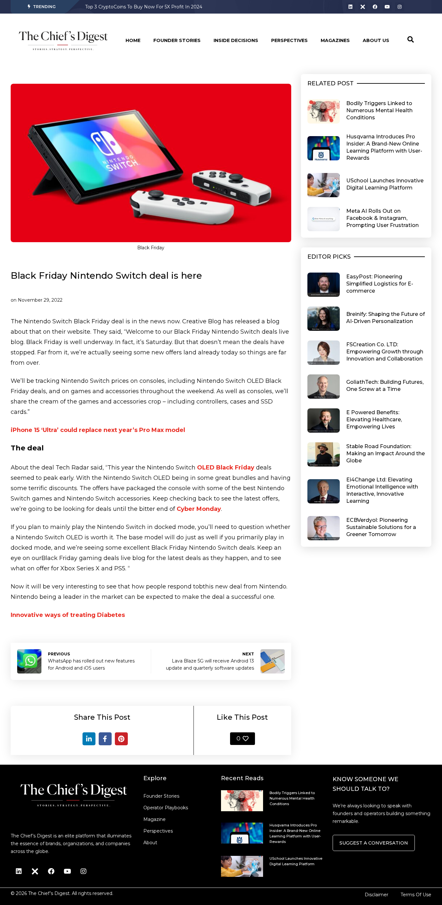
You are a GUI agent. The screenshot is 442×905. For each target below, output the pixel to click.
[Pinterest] (121, 738)
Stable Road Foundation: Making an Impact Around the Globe (385, 453)
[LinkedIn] (89, 738)
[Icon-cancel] (362, 6)
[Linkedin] (350, 6)
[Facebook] (375, 6)
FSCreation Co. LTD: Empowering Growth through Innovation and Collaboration (384, 351)
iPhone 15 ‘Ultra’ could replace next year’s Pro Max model (98, 430)
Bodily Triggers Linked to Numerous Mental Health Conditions (379, 110)
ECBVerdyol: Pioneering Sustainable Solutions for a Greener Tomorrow (381, 527)
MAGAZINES (335, 40)
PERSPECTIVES (289, 40)
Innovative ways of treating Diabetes (68, 615)
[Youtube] (387, 6)
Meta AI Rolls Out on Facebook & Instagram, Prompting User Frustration (382, 218)
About (150, 843)
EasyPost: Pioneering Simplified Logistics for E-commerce (379, 284)
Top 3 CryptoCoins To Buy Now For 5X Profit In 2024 (143, 7)
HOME (133, 40)
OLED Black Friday (225, 467)
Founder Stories (161, 796)
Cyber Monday (199, 508)
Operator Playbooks (165, 808)
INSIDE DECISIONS (236, 40)
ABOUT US (376, 40)
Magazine (154, 819)
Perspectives (158, 831)
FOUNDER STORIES (177, 40)
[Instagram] (399, 6)
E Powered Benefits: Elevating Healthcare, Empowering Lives (374, 419)
